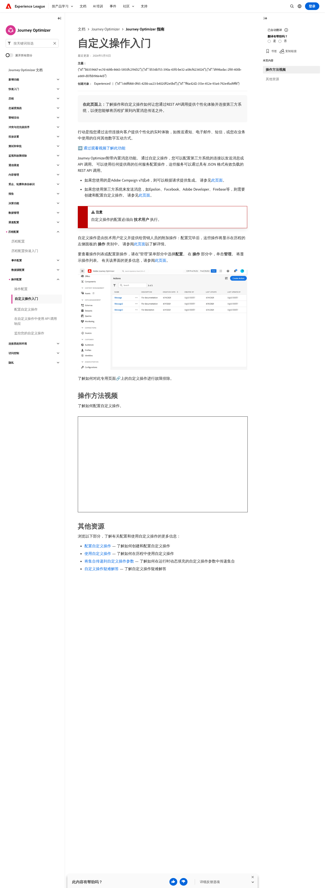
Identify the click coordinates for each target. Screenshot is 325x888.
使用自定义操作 (97, 553)
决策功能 (14, 203)
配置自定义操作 (97, 545)
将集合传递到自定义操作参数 (109, 561)
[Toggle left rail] (59, 18)
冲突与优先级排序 (19, 127)
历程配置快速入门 (24, 251)
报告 (11, 193)
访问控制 (14, 353)
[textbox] (32, 43)
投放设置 (14, 136)
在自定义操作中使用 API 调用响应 (35, 321)
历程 (11, 98)
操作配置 (16, 279)
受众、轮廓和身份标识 (22, 184)
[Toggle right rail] (265, 18)
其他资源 (272, 79)
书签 (274, 51)
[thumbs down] (183, 882)
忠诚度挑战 (15, 108)
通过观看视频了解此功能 (104, 148)
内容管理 (14, 174)
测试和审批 (15, 146)
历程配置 (13, 231)
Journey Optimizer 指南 (145, 29)
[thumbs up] (173, 882)
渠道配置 (14, 222)
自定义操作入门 (26, 298)
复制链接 (291, 51)
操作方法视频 (276, 69)
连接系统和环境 (18, 343)
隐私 (11, 362)
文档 (81, 29)
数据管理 (14, 212)
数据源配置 (18, 269)
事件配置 (16, 260)
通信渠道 (14, 165)
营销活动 (14, 117)
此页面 (217, 180)
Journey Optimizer (106, 29)
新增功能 (14, 79)
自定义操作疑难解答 (101, 568)
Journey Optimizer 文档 (26, 70)
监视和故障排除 (18, 155)
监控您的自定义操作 (29, 333)
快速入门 (14, 89)
